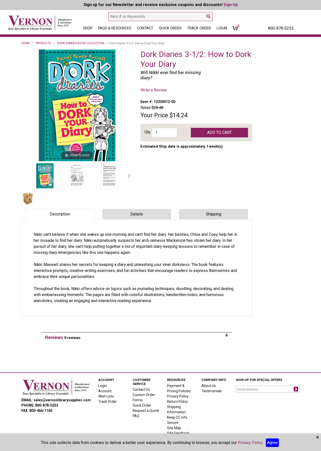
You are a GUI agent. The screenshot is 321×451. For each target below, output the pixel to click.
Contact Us (141, 389)
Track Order (199, 28)
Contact (145, 28)
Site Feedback (178, 433)
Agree (272, 442)
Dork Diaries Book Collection (80, 43)
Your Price (154, 115)
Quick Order (170, 28)
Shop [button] (88, 28)
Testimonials (211, 391)
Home (25, 43)
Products (43, 43)
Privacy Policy (178, 396)
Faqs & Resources (114, 28)
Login (102, 386)
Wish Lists (106, 396)
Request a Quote (146, 411)
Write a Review (153, 90)
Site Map (174, 428)
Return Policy (177, 402)
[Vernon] (56, 387)
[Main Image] (44, 175)
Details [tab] (136, 214)
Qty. (147, 132)
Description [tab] (60, 214)
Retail (145, 107)
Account (105, 391)
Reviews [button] (63, 337)
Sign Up (230, 4)
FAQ (136, 416)
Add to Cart (219, 132)
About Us (208, 386)
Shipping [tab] (213, 214)
